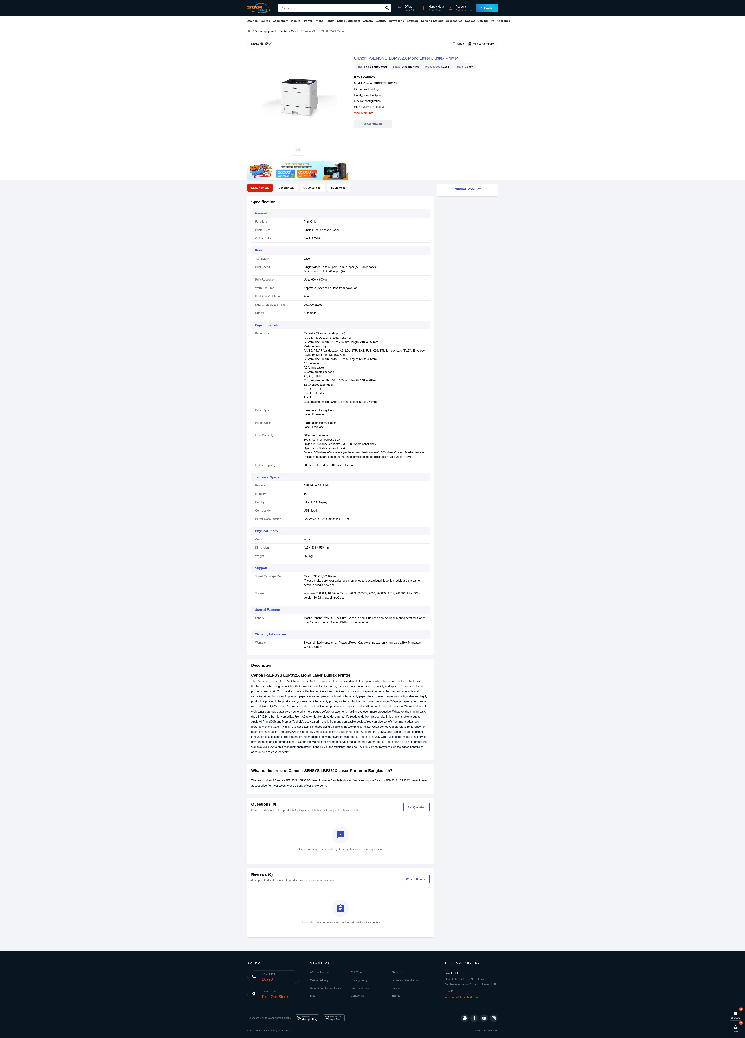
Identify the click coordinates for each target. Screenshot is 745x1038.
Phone (319, 20)
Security (380, 20)
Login (469, 10)
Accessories (454, 20)
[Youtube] (484, 1018)
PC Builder (487, 8)
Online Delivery (319, 980)
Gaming (482, 20)
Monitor (296, 20)
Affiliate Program (320, 972)
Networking (396, 20)
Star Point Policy (361, 987)
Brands (396, 995)
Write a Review (415, 879)
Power (308, 20)
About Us (397, 972)
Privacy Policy (359, 980)
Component (280, 20)
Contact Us (357, 995)
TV (492, 20)
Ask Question (416, 807)
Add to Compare (481, 44)
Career (396, 987)
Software (412, 20)
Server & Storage (432, 20)
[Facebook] (474, 1018)
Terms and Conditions (405, 980)
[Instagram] (494, 1018)
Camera (368, 20)
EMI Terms (357, 972)
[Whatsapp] (465, 1018)
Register (459, 10)
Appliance (503, 20)
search (387, 8)
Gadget (470, 20)
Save (458, 44)
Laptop (265, 20)
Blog (312, 995)
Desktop (252, 20)
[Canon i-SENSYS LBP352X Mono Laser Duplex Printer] (297, 96)
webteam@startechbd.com (461, 997)
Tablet (330, 20)
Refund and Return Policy (325, 987)
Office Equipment (348, 20)
